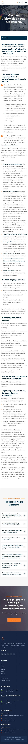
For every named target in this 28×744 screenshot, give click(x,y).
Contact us (14, 620)
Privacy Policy (6, 739)
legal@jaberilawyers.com (9, 720)
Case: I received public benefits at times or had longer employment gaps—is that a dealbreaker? (12, 556)
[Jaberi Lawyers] (2, 2)
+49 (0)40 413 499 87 (8, 718)
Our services (5, 37)
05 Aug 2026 (10, 697)
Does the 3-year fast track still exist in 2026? (11, 538)
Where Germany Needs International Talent (15, 701)
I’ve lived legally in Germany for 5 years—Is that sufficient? (12, 531)
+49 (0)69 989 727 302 (8, 730)
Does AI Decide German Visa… (14, 695)
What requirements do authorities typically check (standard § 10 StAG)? (12, 547)
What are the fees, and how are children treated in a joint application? (11, 565)
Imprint (12, 739)
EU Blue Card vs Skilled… (12, 689)
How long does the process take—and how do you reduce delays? (12, 573)
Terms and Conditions (20, 739)
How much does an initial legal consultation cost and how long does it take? (11, 515)
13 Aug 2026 (10, 691)
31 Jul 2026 (10, 703)
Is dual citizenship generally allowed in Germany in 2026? (10, 523)
